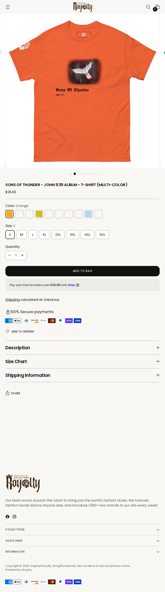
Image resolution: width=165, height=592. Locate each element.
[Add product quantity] (22, 255)
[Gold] (39, 214)
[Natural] (79, 214)
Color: (16, 206)
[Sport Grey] (49, 214)
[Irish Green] (19, 214)
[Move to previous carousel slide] (146, 445)
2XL (58, 234)
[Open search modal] (148, 7)
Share (15, 393)
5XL (102, 234)
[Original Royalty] (82, 7)
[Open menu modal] (7, 7)
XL (44, 234)
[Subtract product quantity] (9, 255)
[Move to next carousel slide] (156, 445)
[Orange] (9, 214)
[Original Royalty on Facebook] (8, 517)
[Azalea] (29, 214)
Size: (10, 226)
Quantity (12, 246)
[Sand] (59, 214)
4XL (87, 234)
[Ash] (98, 214)
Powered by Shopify (18, 570)
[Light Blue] (88, 214)
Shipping (12, 299)
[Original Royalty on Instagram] (14, 517)
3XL (72, 234)
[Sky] (69, 214)
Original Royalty (40, 566)
